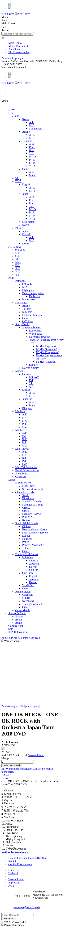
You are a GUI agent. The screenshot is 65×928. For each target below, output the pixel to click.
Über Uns (13, 870)
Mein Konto (15, 42)
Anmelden (14, 49)
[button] (17, 768)
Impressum (14, 882)
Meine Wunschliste (18, 46)
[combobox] (17, 34)
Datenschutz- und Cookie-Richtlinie (28, 858)
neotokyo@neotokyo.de (27, 907)
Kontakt (12, 861)
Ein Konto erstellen (18, 52)
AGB (11, 885)
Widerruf (13, 873)
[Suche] (2, 38)
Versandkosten (36, 755)
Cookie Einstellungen (20, 864)
